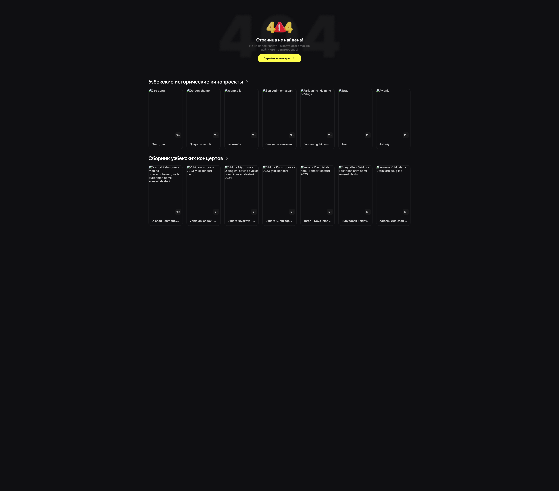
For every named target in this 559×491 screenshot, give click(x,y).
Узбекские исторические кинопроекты (195, 82)
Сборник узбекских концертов (185, 158)
